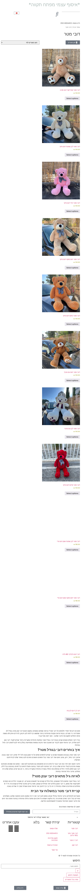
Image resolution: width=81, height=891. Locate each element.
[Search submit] (78, 870)
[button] (71, 11)
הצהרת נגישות (52, 845)
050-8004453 (52, 833)
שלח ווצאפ (54, 828)
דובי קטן (75, 845)
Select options (72, 719)
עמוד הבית (76, 27)
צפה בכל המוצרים (71, 879)
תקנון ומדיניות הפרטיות (53, 839)
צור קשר (55, 850)
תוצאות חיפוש (73, 875)
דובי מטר (74, 828)
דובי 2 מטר (74, 840)
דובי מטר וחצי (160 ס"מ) (73, 834)
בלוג (36, 822)
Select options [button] (72, 98)
